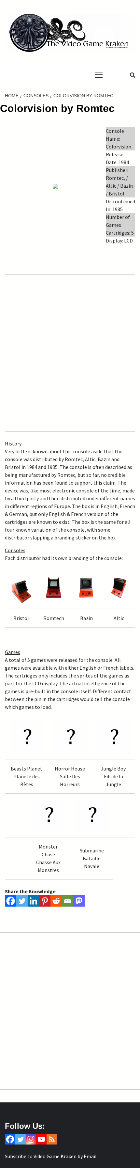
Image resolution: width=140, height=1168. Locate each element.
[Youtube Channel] (41, 1139)
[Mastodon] (79, 901)
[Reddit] (56, 901)
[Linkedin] (33, 901)
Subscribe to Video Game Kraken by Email (51, 1156)
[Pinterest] (44, 901)
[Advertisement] (70, 353)
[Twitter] (22, 901)
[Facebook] (10, 901)
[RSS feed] (52, 1139)
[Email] (67, 901)
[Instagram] (31, 1139)
